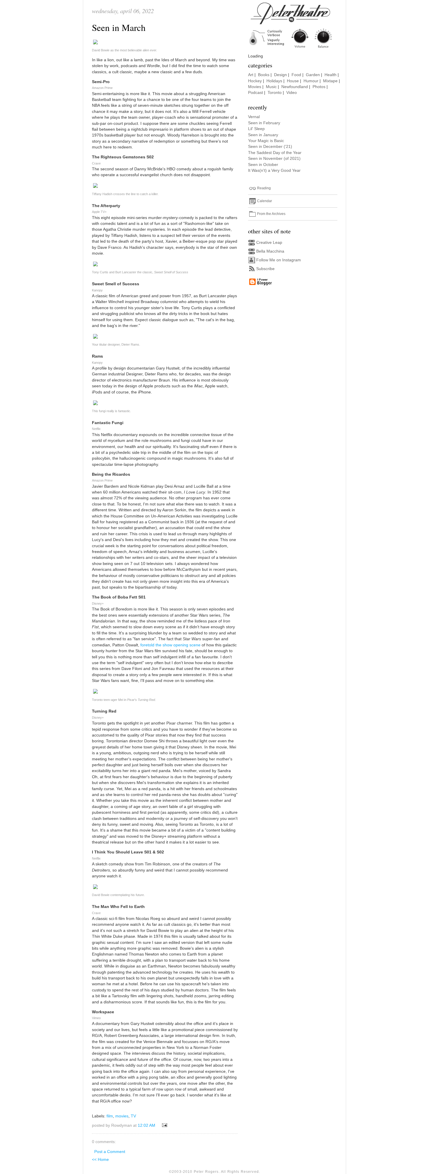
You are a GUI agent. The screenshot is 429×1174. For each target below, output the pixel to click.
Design (280, 75)
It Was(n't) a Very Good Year (274, 170)
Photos (319, 87)
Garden (313, 75)
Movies (254, 87)
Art (250, 75)
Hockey (255, 81)
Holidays (274, 81)
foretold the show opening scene (170, 645)
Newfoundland (294, 87)
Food (296, 75)
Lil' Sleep (256, 129)
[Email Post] (163, 1125)
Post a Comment (109, 1151)
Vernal (254, 117)
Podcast (255, 92)
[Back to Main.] (294, 48)
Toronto (275, 92)
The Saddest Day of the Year (274, 153)
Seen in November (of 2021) (274, 158)
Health (330, 75)
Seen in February (264, 123)
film (110, 1116)
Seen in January (263, 135)
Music (271, 87)
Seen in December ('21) (270, 146)
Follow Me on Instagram (278, 260)
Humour (311, 81)
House (293, 81)
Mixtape (330, 81)
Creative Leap (269, 242)
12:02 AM (146, 1125)
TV (133, 1116)
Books (263, 75)
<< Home (100, 1159)
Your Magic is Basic (266, 141)
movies (121, 1116)
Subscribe (265, 269)
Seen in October (263, 164)
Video (291, 92)
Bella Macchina (270, 251)
